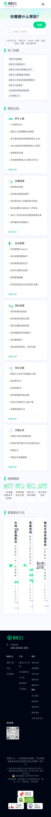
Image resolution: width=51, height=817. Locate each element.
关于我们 (35, 696)
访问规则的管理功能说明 (19, 90)
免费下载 (10, 663)
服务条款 (35, 713)
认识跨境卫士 (14, 96)
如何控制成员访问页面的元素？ (25, 284)
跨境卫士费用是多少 (17, 64)
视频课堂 (35, 668)
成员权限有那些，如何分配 (22, 347)
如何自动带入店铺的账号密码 (24, 201)
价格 (8, 668)
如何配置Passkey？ (19, 249)
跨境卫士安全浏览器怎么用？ (21, 69)
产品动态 (22, 689)
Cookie (30, 41)
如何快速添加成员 (18, 311)
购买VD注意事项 (15, 85)
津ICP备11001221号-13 (33, 768)
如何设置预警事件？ (19, 256)
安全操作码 (31, 43)
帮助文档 (35, 663)
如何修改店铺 (16, 187)
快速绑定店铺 (16, 153)
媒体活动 (35, 679)
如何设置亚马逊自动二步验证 (24, 208)
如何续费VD (16, 388)
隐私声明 (35, 707)
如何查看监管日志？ (19, 263)
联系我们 (35, 701)
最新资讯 (35, 685)
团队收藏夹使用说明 (19, 326)
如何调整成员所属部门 (20, 333)
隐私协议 (25, 782)
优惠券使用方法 (17, 409)
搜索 (39, 25)
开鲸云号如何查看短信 (20, 436)
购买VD (22, 41)
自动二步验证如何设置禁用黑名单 (26, 215)
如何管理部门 (16, 340)
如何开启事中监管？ (19, 270)
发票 (22, 43)
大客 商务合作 (37, 718)
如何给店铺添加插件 (19, 194)
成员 (37, 41)
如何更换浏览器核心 (19, 222)
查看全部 (12, 170)
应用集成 (10, 674)
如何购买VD (16, 381)
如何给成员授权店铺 (19, 319)
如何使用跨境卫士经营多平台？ (25, 160)
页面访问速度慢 (15, 59)
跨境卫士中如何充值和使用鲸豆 (22, 80)
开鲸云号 (14, 450)
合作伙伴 (35, 674)
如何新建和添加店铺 (19, 395)
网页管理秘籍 (16, 277)
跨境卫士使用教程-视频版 (19, 75)
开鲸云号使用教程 (18, 457)
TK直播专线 (24, 672)
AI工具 (21, 678)
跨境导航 (22, 683)
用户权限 (34, 782)
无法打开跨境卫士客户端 (21, 402)
